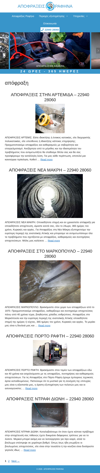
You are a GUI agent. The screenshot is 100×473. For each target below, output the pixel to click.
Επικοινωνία (50, 23)
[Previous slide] (2, 51)
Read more (46, 159)
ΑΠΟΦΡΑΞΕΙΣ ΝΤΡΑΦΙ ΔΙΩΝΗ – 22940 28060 (50, 398)
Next (15, 461)
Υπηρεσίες (79, 16)
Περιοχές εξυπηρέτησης (52, 16)
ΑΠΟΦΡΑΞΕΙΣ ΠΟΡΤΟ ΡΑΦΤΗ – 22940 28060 (50, 336)
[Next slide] (98, 51)
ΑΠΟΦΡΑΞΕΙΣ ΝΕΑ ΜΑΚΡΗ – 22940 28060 (50, 170)
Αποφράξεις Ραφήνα (23, 16)
